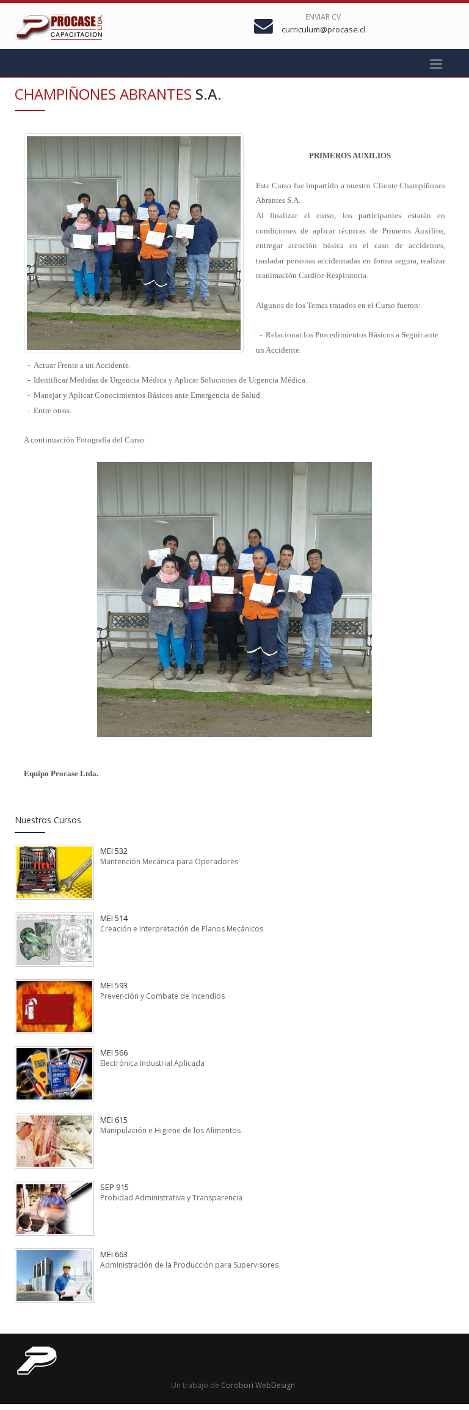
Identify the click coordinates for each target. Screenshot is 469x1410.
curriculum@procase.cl (323, 29)
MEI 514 (114, 917)
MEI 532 (114, 850)
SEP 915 (114, 1186)
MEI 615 (114, 1119)
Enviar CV (323, 17)
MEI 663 (114, 1254)
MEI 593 (114, 985)
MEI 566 (114, 1052)
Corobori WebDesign (258, 1385)
